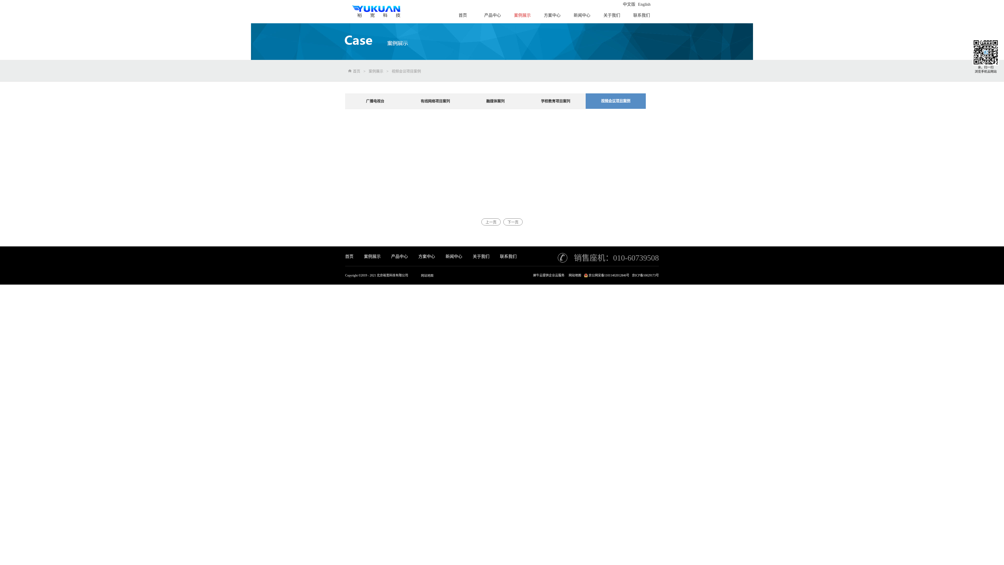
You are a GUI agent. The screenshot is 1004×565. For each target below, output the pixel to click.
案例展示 (376, 71)
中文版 (629, 4)
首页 (349, 256)
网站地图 (427, 276)
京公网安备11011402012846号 (609, 275)
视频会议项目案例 (406, 71)
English (644, 4)
